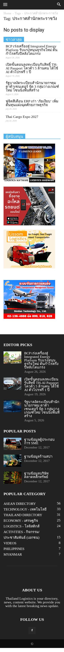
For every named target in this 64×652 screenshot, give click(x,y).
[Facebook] (32, 630)
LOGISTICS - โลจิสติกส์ (21, 526)
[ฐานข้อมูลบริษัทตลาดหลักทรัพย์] (12, 478)
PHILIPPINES (14, 549)
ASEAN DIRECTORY (20, 504)
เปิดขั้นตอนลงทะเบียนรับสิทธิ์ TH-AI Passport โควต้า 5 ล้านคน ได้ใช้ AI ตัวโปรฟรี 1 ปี (32, 68)
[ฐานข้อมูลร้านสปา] (12, 461)
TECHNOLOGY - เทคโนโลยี (25, 509)
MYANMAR (13, 554)
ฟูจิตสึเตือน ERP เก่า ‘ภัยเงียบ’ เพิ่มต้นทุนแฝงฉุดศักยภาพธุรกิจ (32, 103)
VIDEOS (10, 543)
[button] (59, 5)
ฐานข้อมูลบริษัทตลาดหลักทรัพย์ (36, 475)
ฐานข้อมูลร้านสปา (38, 456)
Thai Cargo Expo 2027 (22, 117)
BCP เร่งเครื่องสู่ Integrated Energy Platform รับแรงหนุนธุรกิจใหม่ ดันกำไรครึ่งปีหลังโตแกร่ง (31, 50)
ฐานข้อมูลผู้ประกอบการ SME (39, 441)
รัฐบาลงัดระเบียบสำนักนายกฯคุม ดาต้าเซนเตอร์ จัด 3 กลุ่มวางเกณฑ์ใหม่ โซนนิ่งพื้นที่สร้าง (32, 86)
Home (7, 13)
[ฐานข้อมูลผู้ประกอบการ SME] (12, 444)
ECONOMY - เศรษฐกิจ (21, 520)
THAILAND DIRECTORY (23, 515)
